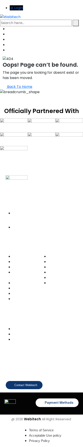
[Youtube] (40, 369)
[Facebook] (11, 369)
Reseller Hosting (23, 293)
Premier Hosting (23, 283)
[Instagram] (25, 369)
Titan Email (55, 272)
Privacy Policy (39, 441)
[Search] (76, 23)
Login (18, 7)
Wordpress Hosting (24, 256)
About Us (18, 329)
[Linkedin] (54, 369)
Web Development (59, 277)
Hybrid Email (56, 267)
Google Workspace (60, 256)
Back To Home (19, 86)
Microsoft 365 (57, 262)
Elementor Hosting (24, 262)
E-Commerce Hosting (26, 267)
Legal (16, 339)
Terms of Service (41, 430)
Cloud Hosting (21, 288)
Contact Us (20, 334)
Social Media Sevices (61, 283)
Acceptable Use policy (45, 435)
